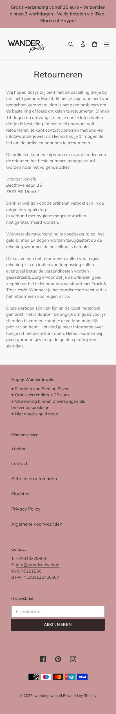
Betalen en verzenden (34, 478)
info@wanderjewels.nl (37, 564)
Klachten (20, 493)
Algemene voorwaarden (36, 524)
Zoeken (18, 448)
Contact (19, 463)
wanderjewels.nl (48, 695)
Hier (43, 326)
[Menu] (106, 43)
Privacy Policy (26, 509)
